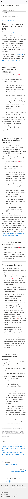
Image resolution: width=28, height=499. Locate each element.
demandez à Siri (19, 54)
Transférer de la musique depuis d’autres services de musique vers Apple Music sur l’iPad (14, 448)
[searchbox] (14, 16)
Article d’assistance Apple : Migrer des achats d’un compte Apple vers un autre (13, 453)
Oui (5, 481)
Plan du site (14, 496)
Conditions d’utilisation (5, 496)
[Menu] (26, 2)
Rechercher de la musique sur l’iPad (12, 444)
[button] (22, 2)
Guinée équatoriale (4, 492)
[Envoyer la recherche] (3, 16)
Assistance (7, 485)
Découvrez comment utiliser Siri (11, 60)
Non (14, 481)
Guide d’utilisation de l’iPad (10, 6)
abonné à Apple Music (13, 32)
